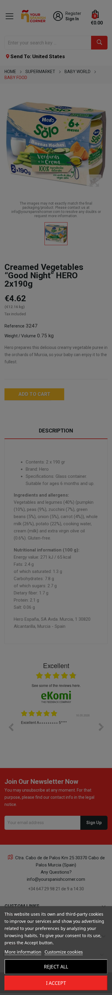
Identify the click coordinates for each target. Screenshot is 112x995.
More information (22, 952)
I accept (56, 983)
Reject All (56, 966)
